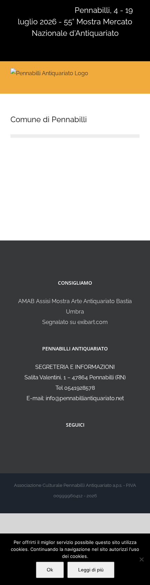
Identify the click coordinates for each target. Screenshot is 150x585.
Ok (50, 569)
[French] (33, 9)
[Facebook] (70, 443)
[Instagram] (80, 443)
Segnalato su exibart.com (75, 322)
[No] (141, 559)
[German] (42, 9)
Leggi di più (91, 569)
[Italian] (14, 9)
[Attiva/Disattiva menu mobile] (137, 72)
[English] (24, 9)
